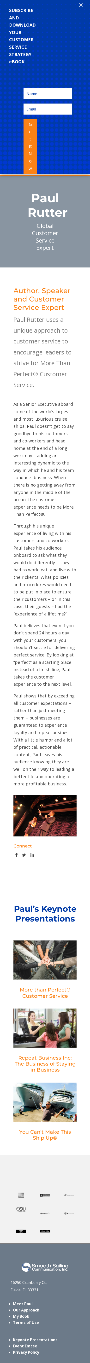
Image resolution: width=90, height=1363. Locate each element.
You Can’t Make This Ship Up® (45, 1135)
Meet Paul (23, 1303)
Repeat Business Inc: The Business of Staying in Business (45, 1064)
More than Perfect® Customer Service (45, 993)
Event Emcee (25, 1346)
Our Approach (26, 1310)
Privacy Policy (26, 1352)
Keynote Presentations (35, 1339)
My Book (21, 1316)
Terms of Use (26, 1322)
